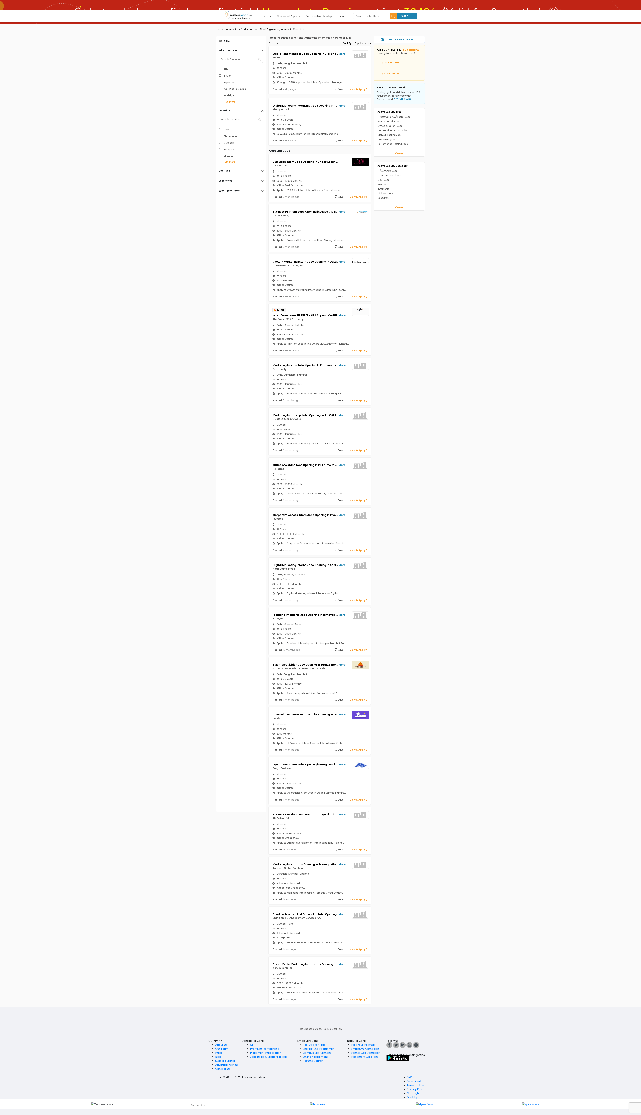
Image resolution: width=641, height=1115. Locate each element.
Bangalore (229, 149)
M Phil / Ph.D (231, 95)
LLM (226, 69)
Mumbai (228, 156)
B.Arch (227, 75)
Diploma (229, 82)
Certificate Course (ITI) (237, 89)
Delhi (226, 129)
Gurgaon (229, 143)
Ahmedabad (231, 136)
